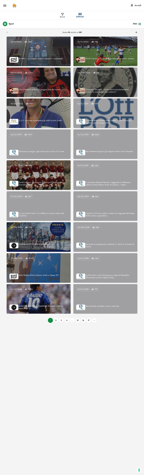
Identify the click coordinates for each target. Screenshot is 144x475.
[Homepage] (15, 5)
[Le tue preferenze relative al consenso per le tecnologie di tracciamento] (139, 470)
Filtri (135, 24)
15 (78, 320)
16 (83, 320)
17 (89, 320)
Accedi (138, 5)
